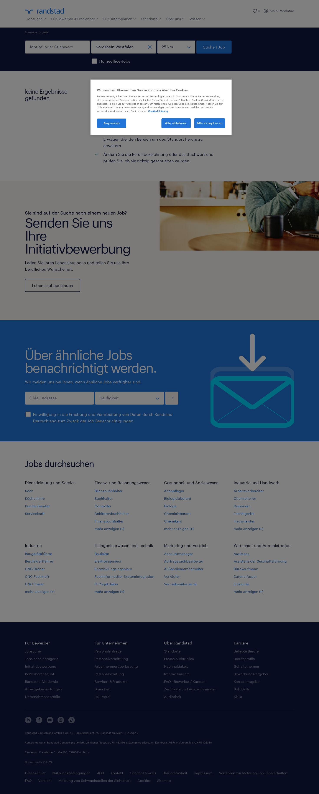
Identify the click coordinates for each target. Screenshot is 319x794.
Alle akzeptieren (210, 123)
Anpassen (112, 123)
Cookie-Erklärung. (158, 111)
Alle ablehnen (176, 123)
